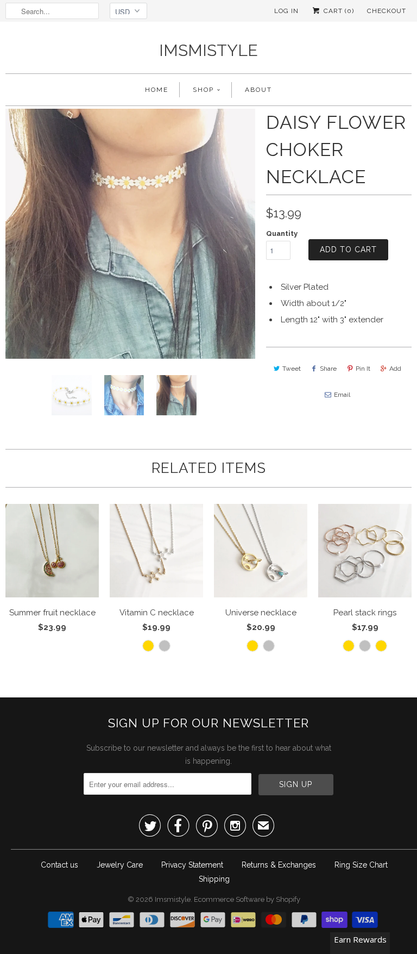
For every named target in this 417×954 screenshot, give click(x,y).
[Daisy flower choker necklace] (130, 234)
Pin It (363, 368)
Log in (286, 11)
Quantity (282, 233)
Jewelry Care (120, 865)
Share (328, 368)
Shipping (214, 879)
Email (342, 394)
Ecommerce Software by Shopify (247, 899)
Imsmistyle (208, 50)
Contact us (59, 865)
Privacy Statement (192, 865)
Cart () (337, 11)
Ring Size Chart (361, 865)
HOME (156, 89)
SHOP (203, 89)
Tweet (291, 368)
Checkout (386, 11)
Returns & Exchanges (279, 865)
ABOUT (258, 89)
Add (395, 368)
